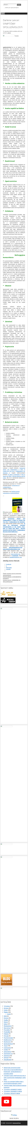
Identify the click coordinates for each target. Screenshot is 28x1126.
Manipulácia (7, 1026)
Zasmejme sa (8, 1053)
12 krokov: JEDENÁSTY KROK (13, 1091)
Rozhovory (7, 1042)
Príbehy (6, 1034)
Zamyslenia (7, 1052)
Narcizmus (7, 1028)
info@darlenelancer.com (16, 557)
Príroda (6, 1036)
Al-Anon (6, 1008)
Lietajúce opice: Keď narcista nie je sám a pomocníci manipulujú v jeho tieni (15, 1077)
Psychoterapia (8, 1038)
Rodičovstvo (8, 1040)
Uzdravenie (7, 1048)
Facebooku (15, 555)
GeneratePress (17, 1123)
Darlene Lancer (11, 573)
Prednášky (7, 1032)
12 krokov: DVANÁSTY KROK (13, 1089)
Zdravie (6, 1057)
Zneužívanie (7, 1059)
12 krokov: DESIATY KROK (12, 1093)
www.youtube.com (15, 554)
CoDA (8, 1014)
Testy (5, 1046)
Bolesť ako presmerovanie (12, 1068)
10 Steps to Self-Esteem (14, 474)
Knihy (5, 1024)
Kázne (6, 1022)
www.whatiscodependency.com (11, 549)
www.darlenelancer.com (15, 547)
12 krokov (7, 1006)
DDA (5, 1016)
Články (5, 573)
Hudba (6, 1020)
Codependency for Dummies (17, 522)
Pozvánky (7, 1030)
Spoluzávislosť (8, 1044)
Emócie (6, 1018)
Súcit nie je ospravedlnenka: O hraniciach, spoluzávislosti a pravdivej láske (13, 1072)
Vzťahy (6, 1050)
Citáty (6, 1010)
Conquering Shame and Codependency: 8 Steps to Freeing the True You (14, 520)
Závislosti (7, 1056)
